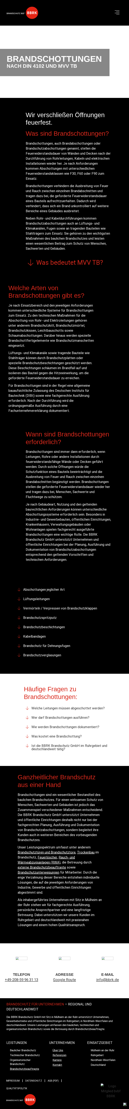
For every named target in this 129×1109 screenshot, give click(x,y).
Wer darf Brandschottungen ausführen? (60, 718)
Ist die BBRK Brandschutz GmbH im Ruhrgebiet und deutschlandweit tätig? (69, 747)
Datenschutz (33, 1080)
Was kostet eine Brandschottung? (56, 736)
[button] (117, 12)
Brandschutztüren (31, 852)
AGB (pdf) (53, 1080)
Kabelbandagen (34, 636)
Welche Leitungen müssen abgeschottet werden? (68, 708)
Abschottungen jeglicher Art (44, 590)
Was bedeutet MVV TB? (69, 262)
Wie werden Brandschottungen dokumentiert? (65, 727)
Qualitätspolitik (16, 1088)
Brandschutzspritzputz (40, 618)
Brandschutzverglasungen (42, 655)
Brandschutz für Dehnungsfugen (46, 646)
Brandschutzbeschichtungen (44, 627)
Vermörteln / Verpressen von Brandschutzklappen (60, 608)
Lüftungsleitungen (36, 599)
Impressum (13, 1080)
